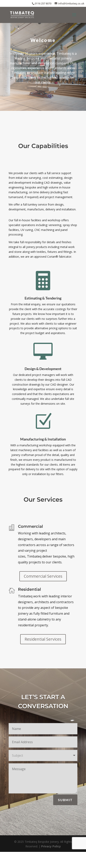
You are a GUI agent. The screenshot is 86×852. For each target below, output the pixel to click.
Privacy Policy (51, 846)
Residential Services (43, 639)
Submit (65, 800)
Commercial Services (43, 576)
